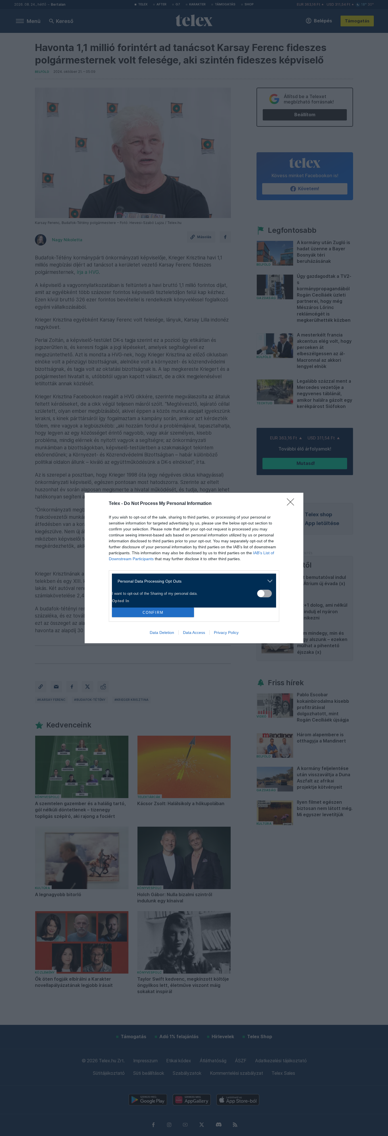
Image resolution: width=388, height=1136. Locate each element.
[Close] (292, 503)
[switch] (264, 593)
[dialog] (194, 568)
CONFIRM (153, 612)
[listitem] (192, 581)
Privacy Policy (226, 632)
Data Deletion (162, 632)
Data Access (194, 632)
